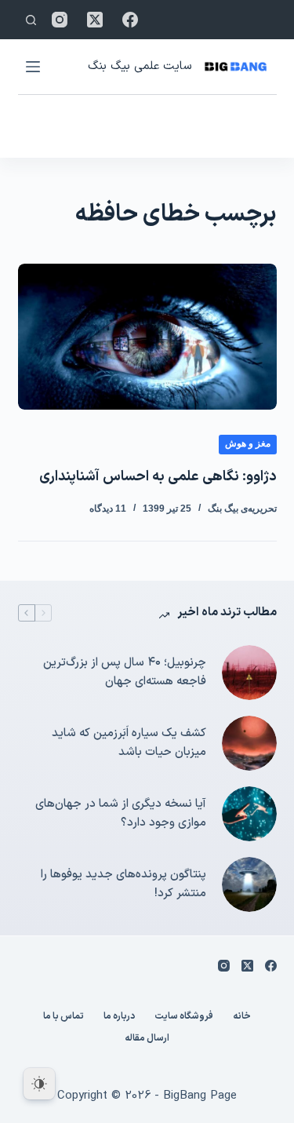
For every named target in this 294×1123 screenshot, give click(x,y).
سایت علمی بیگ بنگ (139, 66)
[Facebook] (130, 19)
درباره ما (119, 1017)
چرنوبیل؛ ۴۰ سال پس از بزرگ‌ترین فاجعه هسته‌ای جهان (124, 672)
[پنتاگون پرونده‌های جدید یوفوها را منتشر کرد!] (249, 884)
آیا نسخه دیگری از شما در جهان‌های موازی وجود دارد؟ (120, 814)
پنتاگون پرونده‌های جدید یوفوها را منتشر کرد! (123, 884)
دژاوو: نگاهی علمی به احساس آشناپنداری (158, 476)
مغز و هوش (247, 443)
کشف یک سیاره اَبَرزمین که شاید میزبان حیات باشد (129, 743)
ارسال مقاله (147, 1039)
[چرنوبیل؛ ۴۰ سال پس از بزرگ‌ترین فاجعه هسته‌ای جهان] (249, 672)
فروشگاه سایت (183, 1017)
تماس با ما (63, 1017)
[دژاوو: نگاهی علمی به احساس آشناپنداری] (147, 337)
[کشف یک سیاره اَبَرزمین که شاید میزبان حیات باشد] (249, 743)
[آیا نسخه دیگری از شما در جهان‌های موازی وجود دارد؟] (249, 813)
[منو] (33, 67)
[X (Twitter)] (95, 19)
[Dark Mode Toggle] (39, 1083)
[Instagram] (59, 19)
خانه (242, 1017)
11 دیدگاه (107, 508)
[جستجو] (31, 20)
